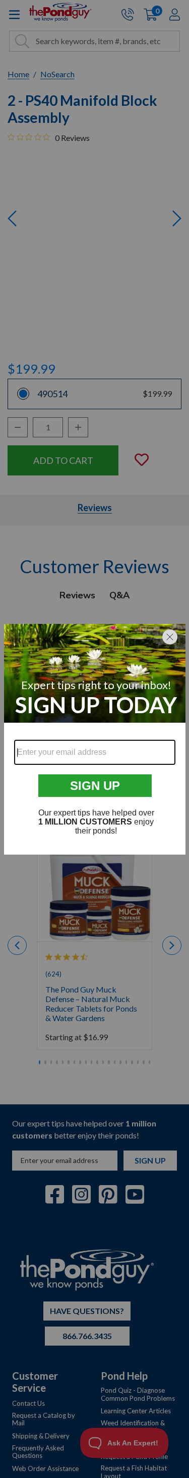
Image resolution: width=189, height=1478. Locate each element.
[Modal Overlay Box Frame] (94, 739)
